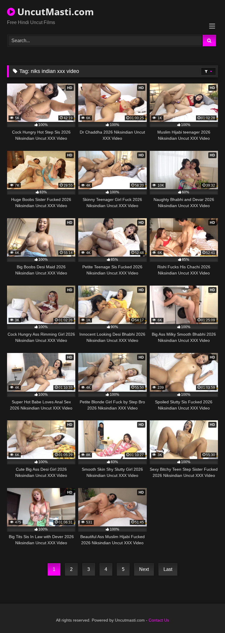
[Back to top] (206, 615)
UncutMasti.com (54, 11)
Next (144, 569)
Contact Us (159, 620)
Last (167, 569)
